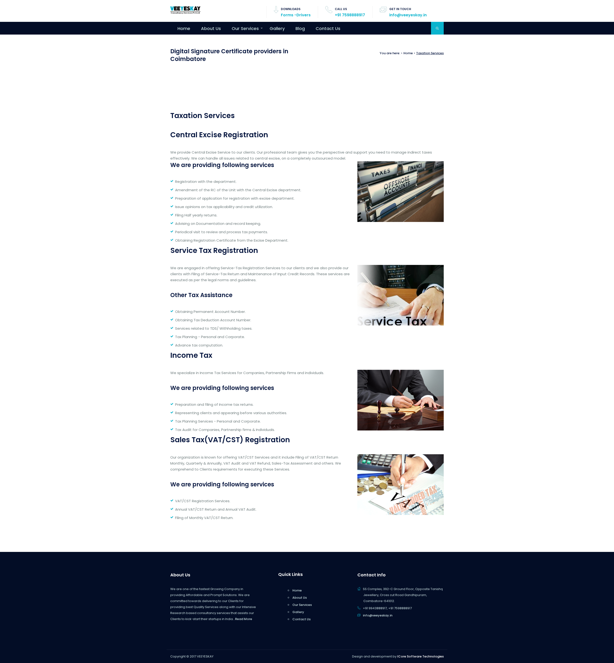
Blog (300, 28)
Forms (287, 15)
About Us (211, 28)
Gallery (277, 28)
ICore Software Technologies (420, 656)
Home (183, 28)
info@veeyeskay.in (408, 15)
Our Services (245, 28)
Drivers (303, 15)
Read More (243, 619)
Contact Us (328, 28)
